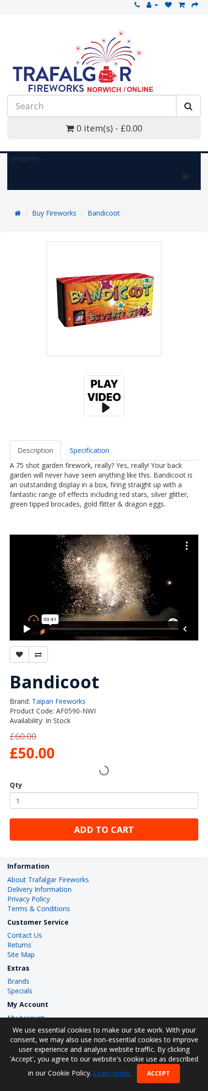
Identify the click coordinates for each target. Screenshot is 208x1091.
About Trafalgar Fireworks (48, 879)
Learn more (112, 1072)
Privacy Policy (28, 898)
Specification (89, 450)
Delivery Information (39, 889)
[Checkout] (195, 4)
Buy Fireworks (54, 213)
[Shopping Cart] (181, 4)
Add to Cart (104, 829)
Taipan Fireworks (59, 701)
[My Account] (152, 4)
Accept (158, 1073)
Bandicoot (104, 213)
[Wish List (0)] (168, 4)
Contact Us (24, 935)
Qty (16, 784)
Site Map (21, 954)
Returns (19, 944)
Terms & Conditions (38, 908)
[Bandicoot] (104, 298)
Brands (18, 981)
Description (35, 450)
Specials (19, 990)
